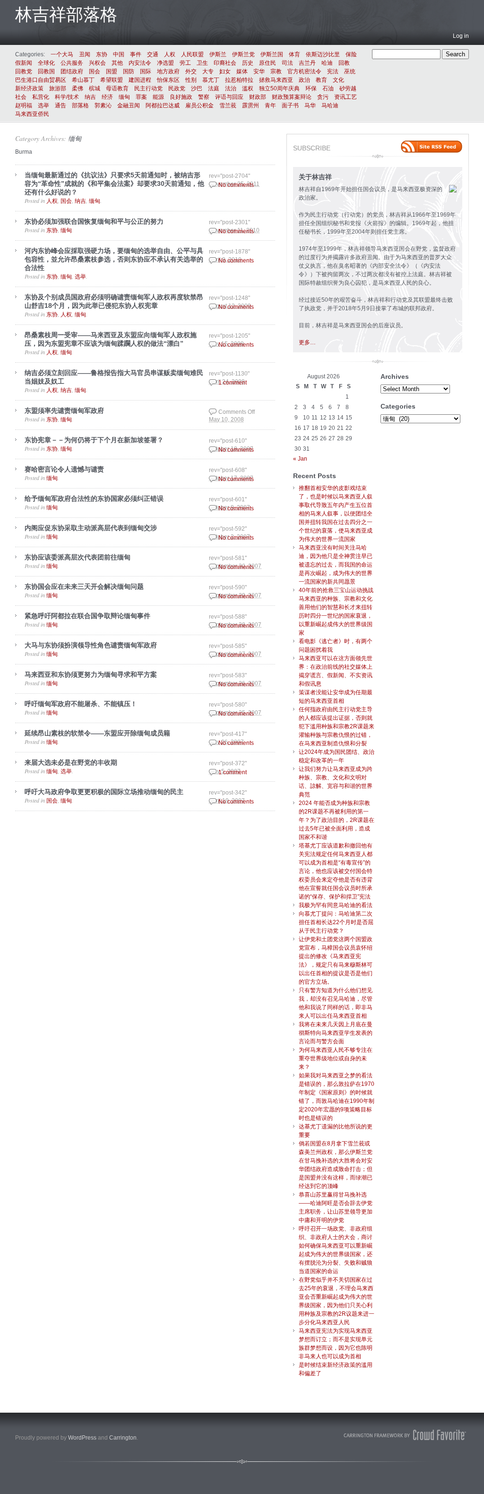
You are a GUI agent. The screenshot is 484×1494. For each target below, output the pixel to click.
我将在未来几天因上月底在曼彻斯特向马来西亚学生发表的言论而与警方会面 (335, 1033)
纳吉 (90, 97)
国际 (145, 71)
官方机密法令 (304, 71)
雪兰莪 (227, 105)
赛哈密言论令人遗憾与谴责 (64, 469)
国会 (94, 71)
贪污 (322, 97)
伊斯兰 (217, 54)
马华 (310, 105)
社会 (20, 97)
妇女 (225, 71)
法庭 (213, 88)
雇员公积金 (199, 105)
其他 (117, 63)
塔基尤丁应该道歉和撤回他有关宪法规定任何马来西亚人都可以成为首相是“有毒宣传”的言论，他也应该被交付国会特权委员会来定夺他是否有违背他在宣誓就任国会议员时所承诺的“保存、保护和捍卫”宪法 (335, 871)
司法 (287, 63)
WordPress (82, 1437)
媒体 (242, 71)
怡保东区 (168, 80)
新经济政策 (29, 88)
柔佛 (77, 88)
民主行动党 (148, 88)
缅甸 (124, 97)
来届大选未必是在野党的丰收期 (71, 762)
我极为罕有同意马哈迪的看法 (335, 905)
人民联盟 (192, 54)
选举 (43, 105)
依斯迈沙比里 (323, 54)
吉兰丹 (307, 63)
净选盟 (165, 63)
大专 (208, 71)
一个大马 (62, 54)
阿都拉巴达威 (163, 105)
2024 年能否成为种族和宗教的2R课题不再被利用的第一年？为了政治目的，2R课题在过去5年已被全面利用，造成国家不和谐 (336, 820)
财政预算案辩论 (291, 97)
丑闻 (84, 54)
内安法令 (140, 63)
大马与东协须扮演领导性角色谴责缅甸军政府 (91, 645)
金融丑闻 (128, 105)
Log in (461, 36)
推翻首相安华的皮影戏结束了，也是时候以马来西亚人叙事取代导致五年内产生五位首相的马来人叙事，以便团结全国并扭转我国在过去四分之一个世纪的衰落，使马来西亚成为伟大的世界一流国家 (335, 513)
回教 (344, 63)
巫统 (349, 71)
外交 (191, 71)
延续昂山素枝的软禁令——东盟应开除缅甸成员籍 (97, 733)
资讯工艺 (345, 97)
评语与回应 (229, 97)
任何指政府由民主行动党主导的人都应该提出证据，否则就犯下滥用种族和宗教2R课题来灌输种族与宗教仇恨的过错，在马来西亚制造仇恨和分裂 (336, 726)
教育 (321, 80)
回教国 (46, 71)
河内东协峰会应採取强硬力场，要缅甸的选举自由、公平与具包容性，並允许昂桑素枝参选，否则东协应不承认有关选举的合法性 (114, 259)
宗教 (276, 71)
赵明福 (23, 105)
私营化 (40, 97)
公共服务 (71, 63)
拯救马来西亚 (276, 80)
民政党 (176, 88)
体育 (294, 54)
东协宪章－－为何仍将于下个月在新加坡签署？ (94, 440)
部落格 (80, 105)
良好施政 (181, 97)
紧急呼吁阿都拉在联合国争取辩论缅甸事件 (87, 616)
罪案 (141, 97)
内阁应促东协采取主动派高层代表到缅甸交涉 (91, 528)
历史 (247, 63)
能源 (158, 97)
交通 (152, 54)
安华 (259, 71)
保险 (351, 54)
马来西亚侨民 (32, 114)
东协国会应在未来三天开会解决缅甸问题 (84, 586)
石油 (328, 88)
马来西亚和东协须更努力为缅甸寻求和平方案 (91, 674)
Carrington (123, 1437)
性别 (191, 80)
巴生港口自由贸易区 (40, 80)
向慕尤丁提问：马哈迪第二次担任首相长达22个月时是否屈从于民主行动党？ (336, 922)
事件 (135, 54)
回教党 (23, 71)
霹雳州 (250, 105)
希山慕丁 (83, 80)
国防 (128, 71)
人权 (169, 54)
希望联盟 (111, 80)
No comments (236, 185)
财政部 (257, 97)
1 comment (232, 382)
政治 (304, 80)
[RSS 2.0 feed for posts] (431, 146)
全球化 (46, 63)
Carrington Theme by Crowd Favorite (405, 1435)
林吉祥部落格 (66, 14)
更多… (307, 342)
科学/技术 (67, 97)
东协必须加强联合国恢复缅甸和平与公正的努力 (94, 221)
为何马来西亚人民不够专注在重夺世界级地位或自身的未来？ (335, 1058)
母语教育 (117, 88)
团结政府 (71, 71)
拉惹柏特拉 (239, 80)
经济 (107, 97)
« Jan (300, 458)
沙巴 (196, 88)
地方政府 (168, 71)
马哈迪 (329, 105)
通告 (60, 105)
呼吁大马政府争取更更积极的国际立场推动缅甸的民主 (104, 791)
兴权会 (97, 63)
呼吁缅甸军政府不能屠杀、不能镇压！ (81, 704)
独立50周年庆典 (279, 88)
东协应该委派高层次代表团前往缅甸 (77, 557)
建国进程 (140, 80)
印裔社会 (225, 63)
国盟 (111, 71)
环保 (311, 88)
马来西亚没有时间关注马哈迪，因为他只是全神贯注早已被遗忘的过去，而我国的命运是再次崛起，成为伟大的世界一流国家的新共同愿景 (335, 564)
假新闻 (23, 63)
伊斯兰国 (271, 54)
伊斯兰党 (243, 54)
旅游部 (57, 88)
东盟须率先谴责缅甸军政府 (64, 410)
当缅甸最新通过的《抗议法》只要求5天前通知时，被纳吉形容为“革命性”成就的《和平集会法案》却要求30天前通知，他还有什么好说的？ (114, 183)
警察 (203, 97)
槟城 (94, 88)
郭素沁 (103, 105)
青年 (270, 105)
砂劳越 (347, 88)
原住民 (267, 63)
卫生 (202, 63)
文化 (338, 80)
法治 (230, 88)
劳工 (185, 63)
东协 (101, 54)
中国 (118, 54)
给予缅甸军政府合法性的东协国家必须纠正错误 (94, 498)
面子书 (290, 105)
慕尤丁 (210, 80)
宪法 (332, 71)
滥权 (247, 88)
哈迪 (327, 63)
